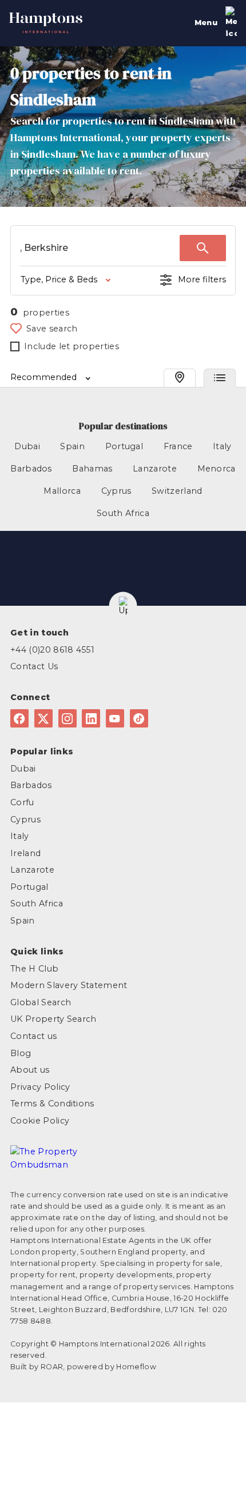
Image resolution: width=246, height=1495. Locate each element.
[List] (220, 378)
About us (30, 1070)
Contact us (33, 1036)
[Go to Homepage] (45, 19)
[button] (123, 606)
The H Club (34, 969)
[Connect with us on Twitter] (43, 718)
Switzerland (177, 491)
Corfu (22, 802)
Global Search (40, 1002)
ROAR (52, 1366)
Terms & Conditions (52, 1103)
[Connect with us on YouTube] (115, 718)
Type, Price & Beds (59, 280)
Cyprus (116, 491)
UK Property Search (53, 1019)
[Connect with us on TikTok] (139, 718)
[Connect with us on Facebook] (19, 718)
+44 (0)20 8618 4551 (52, 650)
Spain (72, 446)
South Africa (123, 513)
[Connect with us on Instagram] (67, 718)
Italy (222, 446)
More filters (202, 279)
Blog (20, 1053)
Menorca (216, 468)
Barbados (31, 468)
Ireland (25, 853)
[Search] (203, 248)
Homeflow (136, 1366)
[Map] (180, 378)
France (178, 446)
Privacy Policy (40, 1087)
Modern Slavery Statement (69, 985)
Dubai (27, 446)
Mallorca (62, 491)
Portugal (124, 446)
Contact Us (34, 666)
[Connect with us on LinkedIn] (91, 718)
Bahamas (92, 468)
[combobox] (100, 248)
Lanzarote (155, 468)
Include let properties (71, 346)
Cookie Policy (39, 1121)
